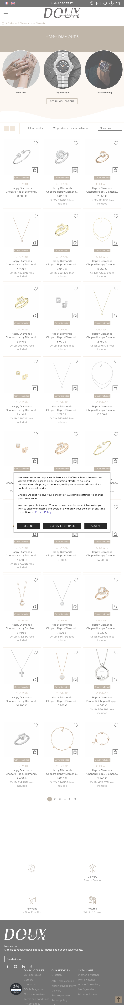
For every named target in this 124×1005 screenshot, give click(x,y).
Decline (28, 526)
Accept (95, 526)
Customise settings (62, 526)
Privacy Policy (43, 512)
